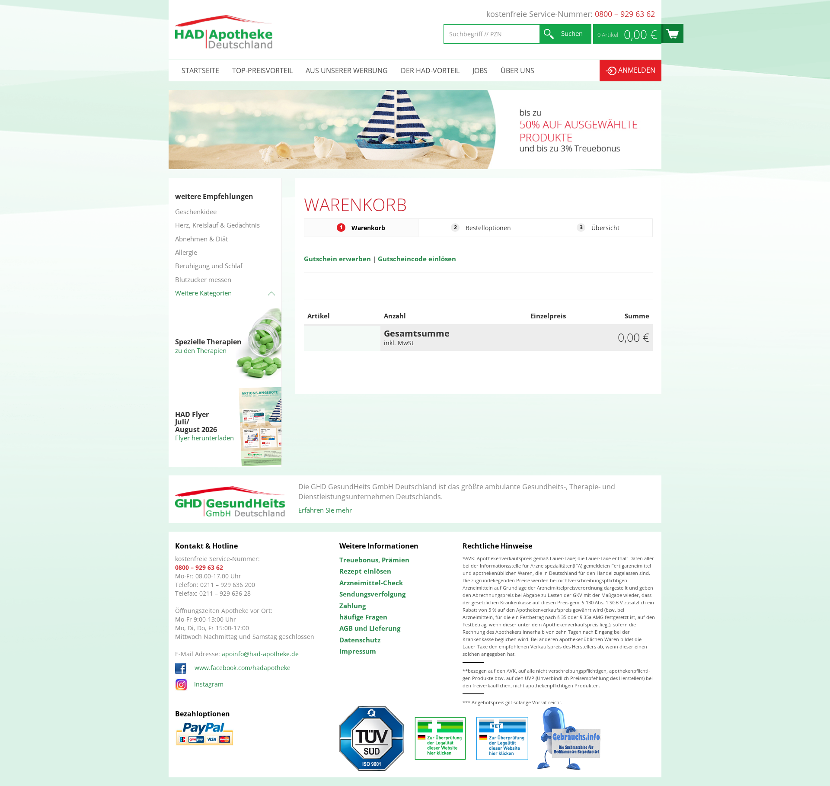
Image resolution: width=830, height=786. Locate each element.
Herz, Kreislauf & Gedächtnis (217, 225)
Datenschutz (359, 639)
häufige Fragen (363, 617)
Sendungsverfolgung (372, 594)
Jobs (480, 70)
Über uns (517, 70)
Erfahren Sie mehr (325, 510)
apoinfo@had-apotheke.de (260, 654)
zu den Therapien (201, 350)
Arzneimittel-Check (371, 582)
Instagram (208, 684)
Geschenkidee (196, 211)
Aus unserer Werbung (347, 70)
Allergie (186, 252)
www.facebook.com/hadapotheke (241, 668)
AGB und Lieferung (369, 628)
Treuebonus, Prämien (374, 559)
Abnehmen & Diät (201, 238)
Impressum (357, 651)
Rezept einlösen (365, 571)
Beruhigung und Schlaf (209, 265)
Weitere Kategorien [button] (203, 293)
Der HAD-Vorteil (430, 70)
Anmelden (635, 70)
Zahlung (352, 605)
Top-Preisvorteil (262, 70)
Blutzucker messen (203, 279)
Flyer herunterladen (204, 437)
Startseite (200, 70)
